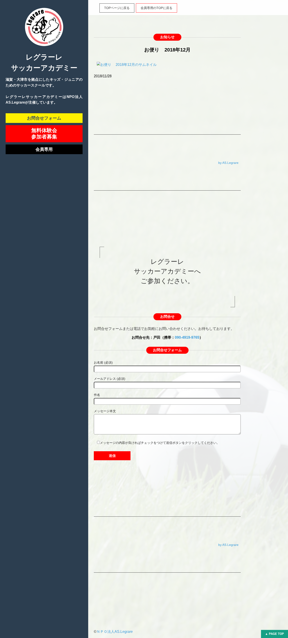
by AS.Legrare (228, 163)
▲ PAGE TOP (274, 634)
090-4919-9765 (187, 337)
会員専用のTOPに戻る (156, 8)
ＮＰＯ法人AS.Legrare (115, 632)
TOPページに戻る (117, 8)
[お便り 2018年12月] (127, 67)
